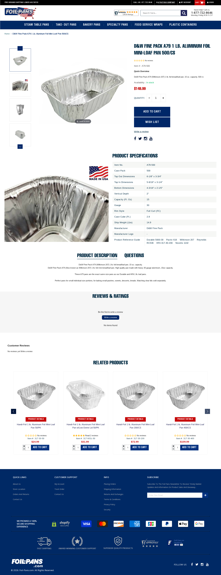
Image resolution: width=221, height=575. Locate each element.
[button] (139, 61)
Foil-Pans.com (26, 570)
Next (20, 146)
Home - (7, 34)
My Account (185, 2)
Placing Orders (110, 484)
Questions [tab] (134, 256)
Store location (19, 489)
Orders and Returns (21, 494)
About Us (17, 484)
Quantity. (139, 98)
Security (107, 509)
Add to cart (40, 447)
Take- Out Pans (66, 25)
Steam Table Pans (36, 25)
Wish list (152, 122)
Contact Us (17, 499)
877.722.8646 (147, 2)
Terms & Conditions (112, 499)
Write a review (141, 131)
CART (200, 3)
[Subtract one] (149, 98)
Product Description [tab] (97, 256)
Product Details (36, 419)
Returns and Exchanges (113, 494)
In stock (150, 82)
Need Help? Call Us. (202, 10)
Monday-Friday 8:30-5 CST (202, 15)
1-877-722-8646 (202, 12)
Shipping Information (112, 489)
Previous (20, 48)
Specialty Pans (117, 25)
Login (211, 2)
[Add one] (163, 98)
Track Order (59, 489)
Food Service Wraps (149, 25)
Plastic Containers (183, 25)
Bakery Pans (91, 25)
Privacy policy (109, 504)
